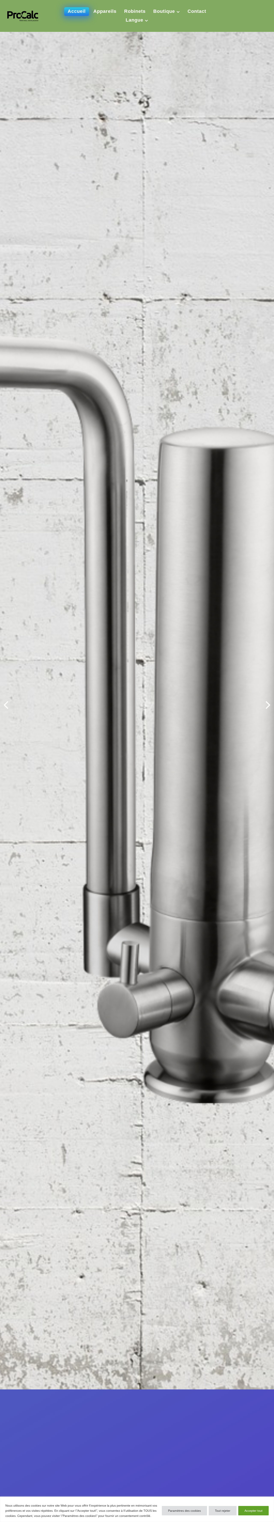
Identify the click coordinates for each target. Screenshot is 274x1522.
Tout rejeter (222, 1510)
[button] (268, 704)
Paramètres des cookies (184, 1510)
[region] (137, 1509)
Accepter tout (253, 1510)
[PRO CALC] (22, 15)
